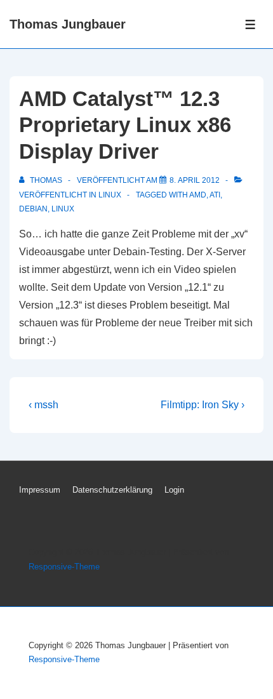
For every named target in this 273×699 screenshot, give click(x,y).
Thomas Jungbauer (68, 24)
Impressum (39, 490)
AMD (197, 194)
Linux (109, 194)
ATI (215, 194)
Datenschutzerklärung (112, 490)
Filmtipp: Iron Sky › (202, 404)
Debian (33, 208)
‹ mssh (43, 404)
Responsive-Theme (64, 566)
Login (174, 490)
